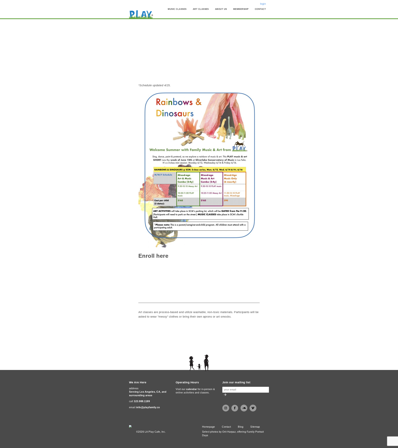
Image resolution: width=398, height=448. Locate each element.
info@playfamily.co (148, 407)
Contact (260, 9)
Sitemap (255, 426)
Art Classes (201, 9)
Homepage (208, 426)
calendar (191, 389)
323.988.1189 (142, 401)
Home (132, 23)
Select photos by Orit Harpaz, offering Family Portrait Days (233, 433)
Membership (241, 9)
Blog (240, 426)
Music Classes (177, 9)
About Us (221, 9)
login (263, 3)
